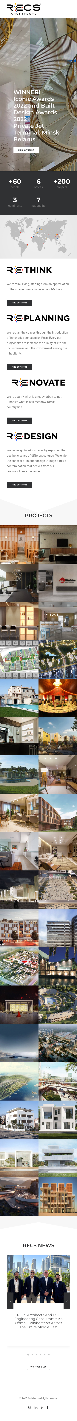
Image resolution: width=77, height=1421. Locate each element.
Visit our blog (38, 1367)
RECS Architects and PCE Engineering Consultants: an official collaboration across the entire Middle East (38, 1321)
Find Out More (26, 150)
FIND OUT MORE (19, 303)
